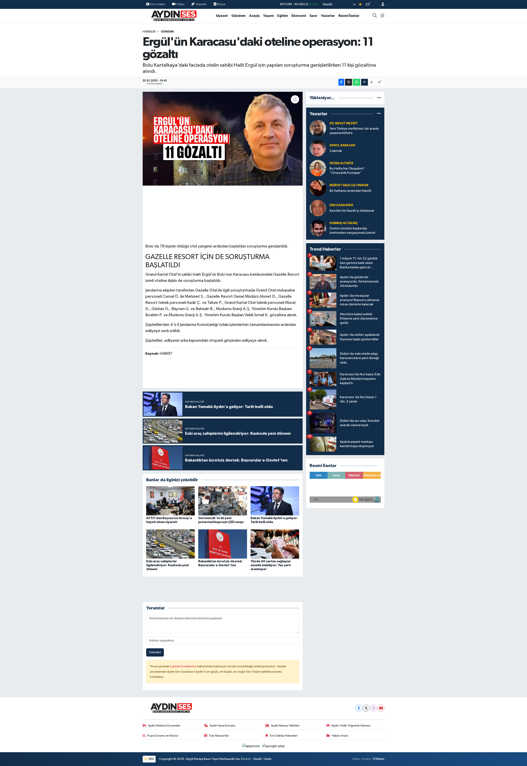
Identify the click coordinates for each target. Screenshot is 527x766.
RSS (151, 758)
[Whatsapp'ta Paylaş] (356, 82)
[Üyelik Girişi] (381, 4)
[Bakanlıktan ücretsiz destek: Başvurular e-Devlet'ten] (222, 544)
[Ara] (375, 16)
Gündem (238, 15)
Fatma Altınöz (341, 163)
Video (180, 4)
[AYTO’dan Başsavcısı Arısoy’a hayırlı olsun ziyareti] (170, 500)
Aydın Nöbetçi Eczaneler (164, 725)
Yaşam (268, 15)
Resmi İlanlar (348, 15)
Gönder (155, 652)
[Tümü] (379, 98)
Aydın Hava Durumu (222, 725)
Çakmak (336, 151)
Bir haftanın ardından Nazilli (350, 191)
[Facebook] (358, 708)
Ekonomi (298, 15)
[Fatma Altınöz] (318, 168)
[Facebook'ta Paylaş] (341, 82)
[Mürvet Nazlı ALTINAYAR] (318, 188)
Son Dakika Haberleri (283, 735)
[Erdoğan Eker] (318, 208)
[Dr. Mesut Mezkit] (318, 128)
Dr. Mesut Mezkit (344, 123)
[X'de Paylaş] (348, 82)
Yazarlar (201, 4)
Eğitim (282, 15)
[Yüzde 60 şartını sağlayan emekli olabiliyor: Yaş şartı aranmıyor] (275, 544)
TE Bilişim (378, 758)
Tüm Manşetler (219, 735)
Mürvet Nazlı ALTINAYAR (349, 185)
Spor (313, 15)
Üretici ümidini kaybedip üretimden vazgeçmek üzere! (352, 231)
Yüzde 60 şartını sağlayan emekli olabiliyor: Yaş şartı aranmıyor (271, 565)
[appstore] (251, 746)
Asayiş (254, 15)
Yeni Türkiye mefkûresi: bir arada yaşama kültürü (354, 131)
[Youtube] (381, 708)
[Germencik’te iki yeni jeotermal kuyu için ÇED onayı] (222, 500)
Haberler (149, 31)
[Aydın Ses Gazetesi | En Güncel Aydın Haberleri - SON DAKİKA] (173, 15)
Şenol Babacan (342, 145)
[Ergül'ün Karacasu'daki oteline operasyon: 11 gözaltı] (223, 139)
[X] (366, 708)
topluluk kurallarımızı (183, 666)
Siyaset (222, 15)
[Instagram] (373, 708)
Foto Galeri (157, 4)
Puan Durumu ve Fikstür (162, 735)
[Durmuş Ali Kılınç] (318, 228)
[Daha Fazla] (364, 82)
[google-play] (273, 746)
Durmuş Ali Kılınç (344, 223)
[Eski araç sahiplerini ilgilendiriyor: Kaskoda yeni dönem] (170, 544)
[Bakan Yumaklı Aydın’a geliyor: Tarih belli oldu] (275, 500)
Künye (221, 4)
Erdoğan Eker (341, 205)
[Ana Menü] (382, 16)
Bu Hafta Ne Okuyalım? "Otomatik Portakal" (347, 171)
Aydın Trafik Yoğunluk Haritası (351, 725)
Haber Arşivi (340, 735)
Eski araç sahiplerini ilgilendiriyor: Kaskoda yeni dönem (167, 565)
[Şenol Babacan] (318, 148)
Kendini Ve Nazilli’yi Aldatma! (352, 211)
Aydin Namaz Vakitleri (285, 725)
